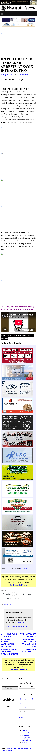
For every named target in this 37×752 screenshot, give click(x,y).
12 (32, 699)
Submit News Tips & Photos (27, 736)
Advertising (26, 740)
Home (24, 730)
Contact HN (26, 742)
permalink (7, 604)
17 (25, 703)
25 (28, 707)
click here (23, 568)
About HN (26, 732)
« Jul (21, 717)
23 (21, 707)
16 (21, 703)
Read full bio (22, 622)
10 (25, 699)
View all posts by (17, 626)
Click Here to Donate (18, 585)
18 (28, 703)
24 (25, 707)
